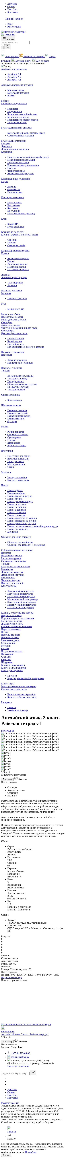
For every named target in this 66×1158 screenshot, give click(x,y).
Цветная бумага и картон (14, 333)
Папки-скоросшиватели (19, 496)
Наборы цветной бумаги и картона (25, 347)
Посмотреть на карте (18, 1066)
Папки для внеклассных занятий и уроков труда (32, 526)
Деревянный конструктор (20, 591)
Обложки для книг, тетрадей (16, 537)
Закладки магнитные (18, 480)
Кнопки (11, 242)
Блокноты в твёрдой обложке (22, 119)
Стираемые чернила (17, 434)
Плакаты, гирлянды (11, 368)
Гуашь (10, 261)
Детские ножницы (17, 360)
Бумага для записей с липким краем (26, 133)
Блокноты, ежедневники (14, 103)
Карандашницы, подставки (15, 178)
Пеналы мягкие (15, 418)
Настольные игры (10, 634)
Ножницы (6, 354)
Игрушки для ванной (12, 583)
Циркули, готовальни (12, 352)
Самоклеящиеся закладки (20, 135)
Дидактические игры (12, 623)
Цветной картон (15, 344)
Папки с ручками (16, 515)
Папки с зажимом (16, 512)
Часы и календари (10, 580)
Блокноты (12, 108)
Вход (10, 24)
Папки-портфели (16, 493)
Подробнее (31, 1152)
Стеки (10, 467)
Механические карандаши (21, 159)
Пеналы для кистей (17, 413)
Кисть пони (13, 211)
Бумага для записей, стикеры (16, 127)
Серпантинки (8, 643)
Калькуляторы (14, 400)
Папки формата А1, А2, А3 (21, 523)
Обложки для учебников (20, 542)
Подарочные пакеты (12, 651)
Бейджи (5, 100)
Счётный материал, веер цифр (17, 550)
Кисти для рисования (12, 197)
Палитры (6, 552)
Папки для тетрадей (17, 529)
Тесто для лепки (15, 461)
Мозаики (6, 645)
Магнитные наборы (11, 621)
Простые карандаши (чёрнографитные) (28, 157)
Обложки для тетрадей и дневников (26, 545)
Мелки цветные (15, 309)
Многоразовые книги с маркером (18, 686)
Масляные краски (16, 266)
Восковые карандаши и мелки (23, 165)
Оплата (11, 1092)
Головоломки (8, 577)
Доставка (12, 1089)
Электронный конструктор (21, 602)
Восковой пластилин (18, 458)
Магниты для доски (11, 290)
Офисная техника (10, 394)
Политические (15, 192)
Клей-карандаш (15, 226)
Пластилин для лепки (18, 456)
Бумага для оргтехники (13, 141)
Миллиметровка (15, 90)
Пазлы (4, 632)
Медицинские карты (18, 117)
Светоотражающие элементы (16, 626)
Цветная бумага (15, 338)
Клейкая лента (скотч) (12, 232)
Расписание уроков (11, 558)
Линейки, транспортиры (14, 277)
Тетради (5, 370)
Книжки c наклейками (13, 665)
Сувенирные (14, 437)
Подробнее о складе (11, 977)
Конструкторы (8, 586)
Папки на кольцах (16, 504)
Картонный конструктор (20, 593)
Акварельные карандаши (20, 173)
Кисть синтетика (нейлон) (21, 213)
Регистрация (14, 26)
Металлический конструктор (22, 599)
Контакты (12, 1097)
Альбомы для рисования (14, 69)
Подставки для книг (11, 555)
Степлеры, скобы (16, 245)
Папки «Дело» (15, 490)
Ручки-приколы (15, 431)
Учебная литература (17, 710)
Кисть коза (13, 208)
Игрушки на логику (11, 615)
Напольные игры (10, 637)
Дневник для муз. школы (20, 376)
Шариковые (13, 442)
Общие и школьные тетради (22, 384)
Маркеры (6, 293)
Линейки (12, 285)
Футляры (12, 421)
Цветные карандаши (18, 162)
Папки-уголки (14, 498)
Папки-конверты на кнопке (21, 520)
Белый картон (14, 341)
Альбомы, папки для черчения (17, 85)
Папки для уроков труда (20, 501)
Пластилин (7, 450)
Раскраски (6, 702)
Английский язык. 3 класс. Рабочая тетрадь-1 (25, 1034)
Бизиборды (7, 569)
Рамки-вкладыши (10, 640)
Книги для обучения (12, 670)
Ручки (4, 426)
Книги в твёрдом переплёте (22, 697)
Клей (4, 218)
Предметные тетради (18, 387)
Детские (11, 186)
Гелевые (11, 440)
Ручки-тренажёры (16, 445)
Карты (4, 181)
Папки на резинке (16, 507)
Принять (6, 1155)
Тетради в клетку (16, 389)
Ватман (11, 95)
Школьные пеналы (11, 405)
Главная (11, 707)
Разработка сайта (10, 1103)
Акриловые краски (17, 264)
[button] (3, 52)
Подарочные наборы (12, 317)
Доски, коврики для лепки (15, 149)
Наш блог (12, 1095)
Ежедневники (14, 111)
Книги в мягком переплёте (21, 694)
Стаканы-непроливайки (13, 561)
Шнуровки (7, 662)
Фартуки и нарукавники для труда (19, 328)
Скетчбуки (6, 322)
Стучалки (6, 659)
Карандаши (7, 152)
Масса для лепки (16, 464)
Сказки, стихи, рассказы (14, 689)
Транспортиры (15, 282)
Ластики (5, 274)
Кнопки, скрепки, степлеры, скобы (19, 234)
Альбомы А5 (14, 77)
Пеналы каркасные (17, 410)
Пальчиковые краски (18, 269)
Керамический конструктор (21, 604)
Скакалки (6, 656)
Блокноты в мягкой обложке (22, 114)
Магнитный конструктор (20, 607)
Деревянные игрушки (12, 574)
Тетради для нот (15, 381)
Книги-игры (7, 683)
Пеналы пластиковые (18, 416)
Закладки (6, 472)
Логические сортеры (12, 572)
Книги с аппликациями (13, 667)
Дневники (6, 146)
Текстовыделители (17, 298)
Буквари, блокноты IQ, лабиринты (25, 678)
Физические (13, 189)
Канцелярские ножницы (20, 362)
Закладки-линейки (17, 477)
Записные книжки (17, 122)
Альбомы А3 (14, 79)
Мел (3, 303)
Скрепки (12, 240)
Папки (4, 485)
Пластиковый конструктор (21, 596)
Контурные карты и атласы (15, 566)
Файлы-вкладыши (10, 325)
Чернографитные (16, 170)
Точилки (5, 563)
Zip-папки (12, 531)
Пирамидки (7, 654)
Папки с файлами (16, 509)
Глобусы (5, 143)
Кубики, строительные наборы (17, 612)
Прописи (12, 675)
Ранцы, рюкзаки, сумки (13, 319)
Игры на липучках (11, 629)
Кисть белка (13, 205)
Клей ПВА (13, 224)
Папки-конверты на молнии (22, 518)
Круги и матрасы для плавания (17, 618)
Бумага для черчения (18, 93)
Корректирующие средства (15, 250)
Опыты (5, 648)
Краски (5, 253)
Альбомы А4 (14, 74)
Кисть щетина (14, 202)
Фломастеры (7, 330)
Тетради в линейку (17, 378)
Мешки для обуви (10, 314)
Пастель (11, 168)
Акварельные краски (18, 258)
